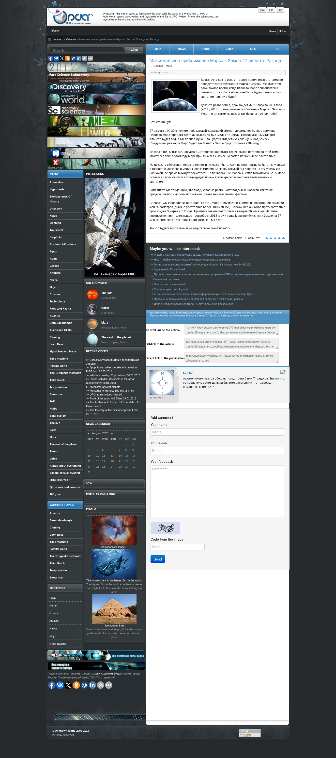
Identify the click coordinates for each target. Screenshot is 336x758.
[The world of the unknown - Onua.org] (281, 3)
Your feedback (162, 461)
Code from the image (167, 539)
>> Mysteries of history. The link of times (110, 390)
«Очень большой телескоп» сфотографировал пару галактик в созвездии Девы (204, 294)
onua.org (58, 39)
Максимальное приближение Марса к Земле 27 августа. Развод (215, 60)
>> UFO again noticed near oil (104, 394)
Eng (279, 9)
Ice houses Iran (114, 625)
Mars (169, 65)
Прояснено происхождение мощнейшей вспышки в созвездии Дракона (198, 298)
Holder (283, 31)
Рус (262, 9)
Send (158, 559)
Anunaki (54, 620)
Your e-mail (159, 443)
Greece (54, 613)
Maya (52, 636)
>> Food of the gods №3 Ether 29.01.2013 (111, 398)
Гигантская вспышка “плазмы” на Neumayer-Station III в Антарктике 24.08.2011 (203, 264)
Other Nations (57, 643)
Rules (272, 31)
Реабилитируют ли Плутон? (171, 289)
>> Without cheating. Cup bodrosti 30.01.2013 (113, 375)
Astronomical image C (114, 546)
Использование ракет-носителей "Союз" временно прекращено (193, 303)
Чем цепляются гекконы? (169, 284)
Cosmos (71, 39)
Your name (159, 425)
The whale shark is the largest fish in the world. (114, 580)
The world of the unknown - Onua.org (73, 17)
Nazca (53, 628)
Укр (271, 9)
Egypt (52, 597)
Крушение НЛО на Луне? (169, 269)
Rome (53, 605)
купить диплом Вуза (107, 673)
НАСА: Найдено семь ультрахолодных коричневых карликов (192, 259)
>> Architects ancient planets (103, 386)
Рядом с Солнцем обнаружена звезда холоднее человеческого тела (196, 254)
